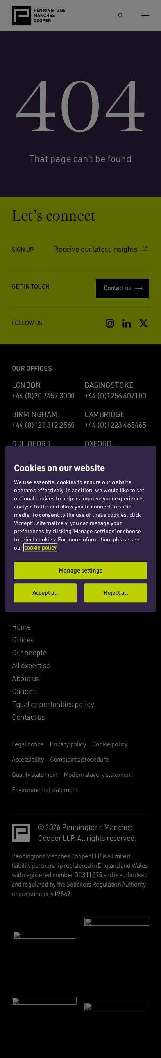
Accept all (45, 593)
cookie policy (40, 547)
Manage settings (80, 570)
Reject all (116, 593)
